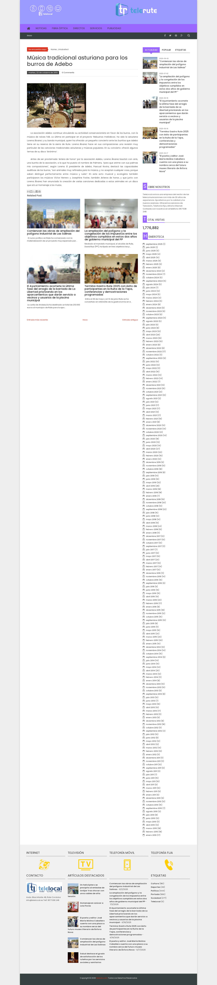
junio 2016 (150, 590)
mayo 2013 (151, 704)
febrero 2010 (152, 831)
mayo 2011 (151, 781)
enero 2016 (151, 606)
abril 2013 (150, 707)
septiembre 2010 (154, 808)
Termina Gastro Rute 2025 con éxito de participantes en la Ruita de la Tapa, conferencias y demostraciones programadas (127, 930)
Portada (155, 894)
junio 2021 (150, 405)
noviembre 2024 (154, 274)
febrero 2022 (152, 378)
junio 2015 (150, 626)
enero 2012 (151, 754)
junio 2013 (150, 700)
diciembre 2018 (153, 499)
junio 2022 (151, 365)
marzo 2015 (151, 636)
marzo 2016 (151, 600)
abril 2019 (150, 485)
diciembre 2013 (153, 684)
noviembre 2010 (153, 801)
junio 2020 (151, 442)
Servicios (96, 28)
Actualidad (151, 49)
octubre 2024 (152, 277)
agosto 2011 (151, 771)
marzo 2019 (151, 489)
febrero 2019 (152, 492)
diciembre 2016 (153, 573)
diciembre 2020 (153, 425)
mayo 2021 (151, 408)
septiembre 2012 (154, 730)
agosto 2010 (152, 811)
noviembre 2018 (153, 502)
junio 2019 (150, 479)
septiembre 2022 (154, 358)
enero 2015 (151, 643)
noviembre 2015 (153, 613)
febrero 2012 (152, 751)
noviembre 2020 (154, 428)
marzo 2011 (151, 788)
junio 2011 (150, 778)
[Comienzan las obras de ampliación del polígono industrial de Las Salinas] (150, 64)
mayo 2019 (151, 482)
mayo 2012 (151, 741)
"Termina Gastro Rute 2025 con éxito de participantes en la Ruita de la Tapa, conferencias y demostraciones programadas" (174, 139)
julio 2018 (150, 512)
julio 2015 (150, 623)
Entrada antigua (130, 319)
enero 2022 (151, 381)
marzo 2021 (151, 415)
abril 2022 (150, 371)
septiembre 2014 (154, 657)
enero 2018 (151, 532)
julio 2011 (150, 774)
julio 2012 (150, 734)
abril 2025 (150, 257)
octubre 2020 (152, 432)
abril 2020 (150, 448)
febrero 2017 (152, 566)
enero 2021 (151, 422)
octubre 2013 (152, 690)
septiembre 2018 (154, 509)
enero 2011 (151, 794)
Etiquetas (180, 49)
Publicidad (114, 28)
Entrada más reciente (37, 319)
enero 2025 (151, 267)
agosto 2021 (152, 398)
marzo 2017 (151, 563)
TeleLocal (156, 901)
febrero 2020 (152, 455)
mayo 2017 (151, 556)
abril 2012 (150, 744)
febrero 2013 (152, 714)
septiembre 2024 (154, 281)
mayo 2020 (151, 445)
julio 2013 (150, 697)
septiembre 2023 (154, 317)
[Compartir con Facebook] (36, 191)
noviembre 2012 (153, 724)
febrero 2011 (151, 791)
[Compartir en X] (33, 191)
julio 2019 (150, 475)
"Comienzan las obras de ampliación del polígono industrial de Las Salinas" (172, 64)
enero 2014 (151, 680)
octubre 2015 (152, 616)
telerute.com (101, 978)
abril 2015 (150, 633)
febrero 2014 (152, 677)
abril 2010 (150, 825)
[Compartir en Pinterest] (39, 191)
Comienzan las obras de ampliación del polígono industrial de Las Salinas (92, 941)
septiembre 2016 (154, 583)
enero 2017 (151, 569)
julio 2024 (150, 287)
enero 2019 (151, 495)
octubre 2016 (152, 579)
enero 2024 (151, 304)
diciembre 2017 (153, 536)
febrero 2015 (152, 640)
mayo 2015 (151, 630)
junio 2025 (151, 250)
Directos (79, 28)
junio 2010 (150, 818)
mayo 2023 (151, 331)
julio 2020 (150, 438)
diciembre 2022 (153, 348)
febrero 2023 (152, 341)
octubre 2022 (152, 354)
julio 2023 (150, 324)
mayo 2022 (151, 368)
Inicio (29, 36)
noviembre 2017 (153, 539)
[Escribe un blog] (31, 191)
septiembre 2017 (154, 546)
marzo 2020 (152, 452)
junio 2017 (150, 553)
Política (155, 890)
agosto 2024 (152, 284)
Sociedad (156, 898)
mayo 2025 (151, 254)
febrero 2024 (152, 301)
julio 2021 (150, 401)
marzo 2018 (151, 526)
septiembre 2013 (154, 694)
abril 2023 (150, 334)
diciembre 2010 (153, 798)
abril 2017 (150, 559)
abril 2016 (150, 596)
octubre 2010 (152, 804)
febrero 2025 (152, 264)
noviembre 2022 (154, 351)
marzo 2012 (151, 747)
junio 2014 (150, 663)
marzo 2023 (152, 338)
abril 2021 (150, 412)
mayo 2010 (151, 821)
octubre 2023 (152, 314)
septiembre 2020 (154, 435)
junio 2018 (150, 516)
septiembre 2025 (154, 244)
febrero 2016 (152, 603)
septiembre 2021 (154, 395)
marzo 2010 (151, 828)
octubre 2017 (152, 542)
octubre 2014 (152, 653)
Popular (166, 49)
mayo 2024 (151, 294)
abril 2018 (150, 522)
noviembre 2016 (153, 576)
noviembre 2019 (153, 465)
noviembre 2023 (154, 311)
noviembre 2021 (153, 388)
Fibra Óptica (60, 28)
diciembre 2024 (153, 271)
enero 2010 (151, 835)
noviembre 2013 (153, 687)
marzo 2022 (152, 375)
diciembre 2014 (153, 647)
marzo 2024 (152, 297)
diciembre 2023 (153, 307)
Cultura (155, 883)
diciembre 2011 (153, 757)
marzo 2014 (151, 674)
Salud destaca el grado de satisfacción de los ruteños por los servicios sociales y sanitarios (92, 958)
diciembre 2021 (153, 385)
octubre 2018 (152, 506)
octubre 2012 (152, 727)
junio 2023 (151, 328)
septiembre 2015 (154, 620)
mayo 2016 (151, 593)
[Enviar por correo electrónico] (28, 191)
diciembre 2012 (153, 720)
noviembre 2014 (153, 650)
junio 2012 (150, 737)
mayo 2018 (151, 519)
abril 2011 (150, 784)
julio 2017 (150, 549)
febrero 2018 (152, 529)
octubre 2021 (152, 391)
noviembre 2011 (153, 761)
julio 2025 (150, 247)
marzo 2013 (151, 710)
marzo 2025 (152, 260)
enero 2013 (151, 717)
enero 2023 (151, 344)
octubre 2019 (152, 469)
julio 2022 (150, 361)
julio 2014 (150, 660)
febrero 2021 (152, 418)
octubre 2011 (152, 764)
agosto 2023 (152, 321)
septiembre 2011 (153, 768)
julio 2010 (150, 814)
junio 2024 (151, 291)
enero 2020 (151, 459)
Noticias (41, 28)
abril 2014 (150, 670)
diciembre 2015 (153, 610)
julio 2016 (150, 586)
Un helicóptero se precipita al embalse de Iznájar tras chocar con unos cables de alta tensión (86, 890)
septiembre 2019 (154, 472)
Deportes (155, 887)
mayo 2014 (151, 667)
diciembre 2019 (153, 462)
